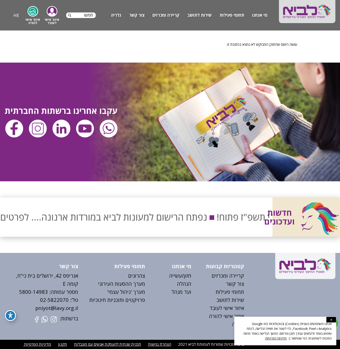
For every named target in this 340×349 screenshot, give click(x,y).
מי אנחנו (259, 15)
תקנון (62, 344)
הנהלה (184, 283)
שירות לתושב (199, 15)
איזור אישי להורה (226, 316)
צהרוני (138, 275)
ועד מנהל (181, 291)
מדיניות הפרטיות (37, 344)
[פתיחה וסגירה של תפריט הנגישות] (10, 315)
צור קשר (137, 15)
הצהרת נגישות (159, 344)
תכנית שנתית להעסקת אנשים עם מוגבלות (107, 344)
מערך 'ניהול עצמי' (126, 291)
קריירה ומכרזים (165, 15)
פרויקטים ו (134, 299)
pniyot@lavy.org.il (56, 307)
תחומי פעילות (231, 15)
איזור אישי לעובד (227, 307)
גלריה (116, 15)
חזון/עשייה (180, 275)
